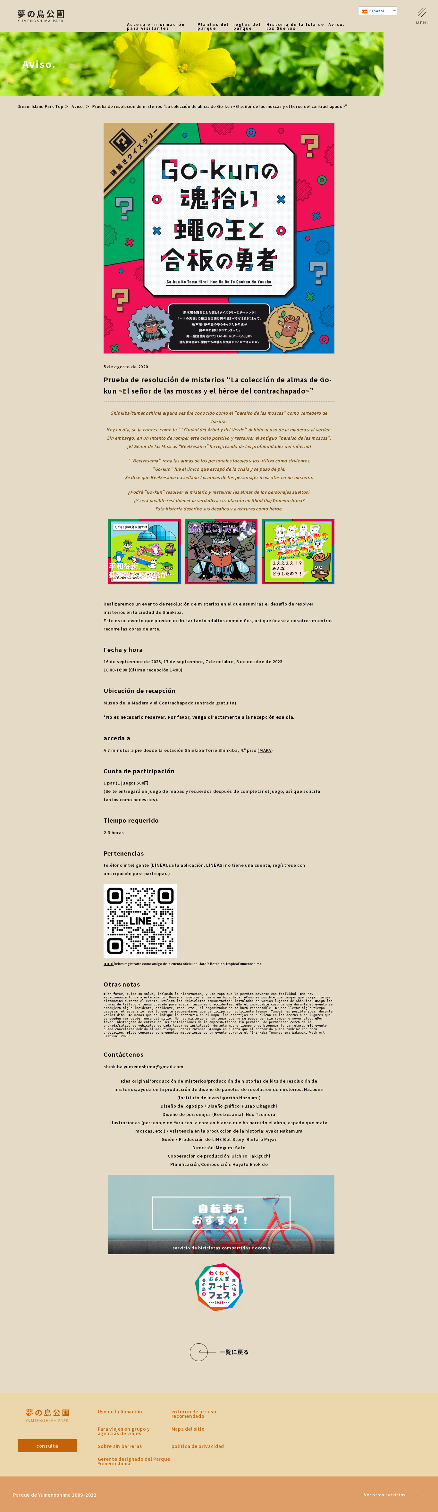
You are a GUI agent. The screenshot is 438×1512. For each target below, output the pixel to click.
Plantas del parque (213, 26)
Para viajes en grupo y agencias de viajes (124, 1431)
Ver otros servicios (385, 1494)
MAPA (265, 750)
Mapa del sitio (188, 1429)
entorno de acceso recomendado (194, 1413)
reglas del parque (247, 26)
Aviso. (336, 24)
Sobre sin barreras (120, 1446)
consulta (47, 1446)
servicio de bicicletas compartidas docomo (221, 1248)
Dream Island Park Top (40, 106)
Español (376, 10)
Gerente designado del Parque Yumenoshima (134, 1461)
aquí (109, 963)
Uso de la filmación (120, 1411)
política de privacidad (198, 1446)
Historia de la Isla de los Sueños (295, 26)
